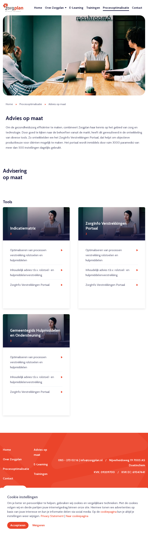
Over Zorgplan (54, 7)
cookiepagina (109, 511)
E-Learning (76, 7)
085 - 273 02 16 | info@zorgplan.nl (80, 460)
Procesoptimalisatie (116, 7)
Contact (137, 7)
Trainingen (93, 7)
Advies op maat (57, 104)
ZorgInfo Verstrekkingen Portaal (30, 285)
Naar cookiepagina (77, 516)
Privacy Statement (52, 516)
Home (38, 7)
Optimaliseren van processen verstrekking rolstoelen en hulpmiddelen (28, 255)
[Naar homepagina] (13, 7)
